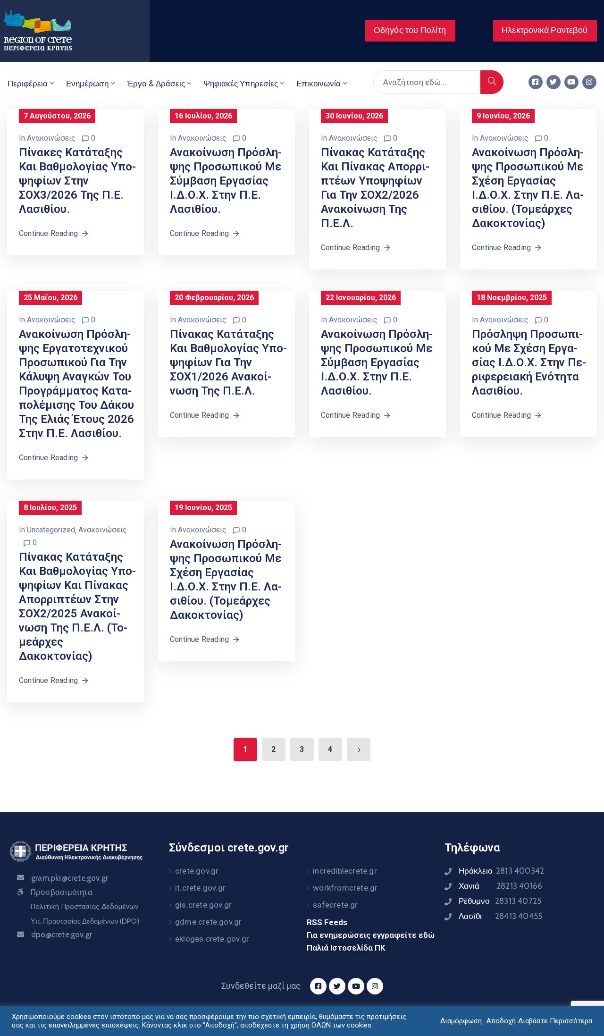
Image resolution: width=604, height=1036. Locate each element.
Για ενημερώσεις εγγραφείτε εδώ (371, 935)
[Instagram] (589, 82)
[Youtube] (571, 82)
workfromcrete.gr (345, 888)
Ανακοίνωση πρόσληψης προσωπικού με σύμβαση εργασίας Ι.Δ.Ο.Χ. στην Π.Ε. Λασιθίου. (226, 181)
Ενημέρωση (87, 83)
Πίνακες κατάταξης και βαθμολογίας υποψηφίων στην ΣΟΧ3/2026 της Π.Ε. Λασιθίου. (77, 181)
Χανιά (500, 886)
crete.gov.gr (196, 871)
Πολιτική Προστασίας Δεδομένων (84, 906)
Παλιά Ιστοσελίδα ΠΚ (346, 947)
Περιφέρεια (28, 83)
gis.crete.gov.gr (203, 905)
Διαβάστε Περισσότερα (555, 1021)
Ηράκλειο (501, 871)
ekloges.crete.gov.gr (212, 938)
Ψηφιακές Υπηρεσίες (240, 83)
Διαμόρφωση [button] (461, 1021)
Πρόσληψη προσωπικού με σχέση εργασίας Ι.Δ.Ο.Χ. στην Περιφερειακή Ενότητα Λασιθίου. (529, 362)
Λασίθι (500, 916)
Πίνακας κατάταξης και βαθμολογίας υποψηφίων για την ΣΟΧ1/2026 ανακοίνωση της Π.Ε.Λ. (228, 362)
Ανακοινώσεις (51, 138)
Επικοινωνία (318, 83)
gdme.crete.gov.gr (208, 922)
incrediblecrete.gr (345, 871)
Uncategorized (51, 529)
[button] (410, 31)
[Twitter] (553, 82)
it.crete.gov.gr (200, 888)
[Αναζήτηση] (491, 82)
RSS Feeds (327, 922)
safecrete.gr (335, 905)
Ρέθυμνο (500, 901)
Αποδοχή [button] (501, 1021)
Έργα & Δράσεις (156, 83)
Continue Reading (48, 233)
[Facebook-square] (535, 82)
